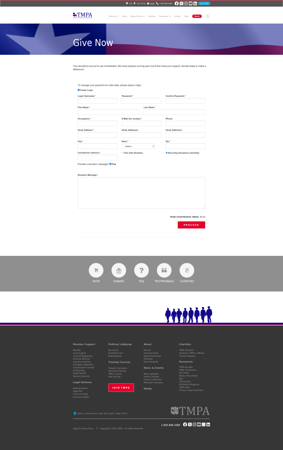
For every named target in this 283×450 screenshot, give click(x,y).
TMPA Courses (115, 374)
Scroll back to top (276, 434)
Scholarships (79, 370)
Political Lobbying (119, 344)
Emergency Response (83, 364)
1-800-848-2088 (165, 3)
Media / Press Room (188, 376)
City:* (80, 141)
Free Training (114, 376)
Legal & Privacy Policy (83, 428)
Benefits (77, 350)
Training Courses (119, 362)
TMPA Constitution (187, 370)
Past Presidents (151, 362)
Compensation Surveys (84, 367)
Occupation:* (84, 118)
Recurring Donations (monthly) (183, 152)
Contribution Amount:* (89, 152)
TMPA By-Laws (186, 367)
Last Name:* (150, 107)
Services (112, 16)
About (124, 16)
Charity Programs (187, 356)
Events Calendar (151, 376)
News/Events (136, 16)
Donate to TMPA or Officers (192, 353)
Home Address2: (130, 129)
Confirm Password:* (176, 95)
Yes (114, 164)
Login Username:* (87, 95)
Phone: (169, 118)
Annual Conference (153, 379)
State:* (125, 141)
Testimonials (164, 281)
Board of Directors (152, 356)
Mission (147, 350)
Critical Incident (80, 394)
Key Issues (113, 350)
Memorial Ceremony (153, 382)
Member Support (84, 344)
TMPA (82, 16)
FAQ (141, 281)
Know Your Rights (81, 397)
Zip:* (168, 141)
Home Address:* (86, 129)
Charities (152, 16)
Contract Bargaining (82, 356)
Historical (148, 359)
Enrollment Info (115, 353)
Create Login (86, 90)
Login (152, 3)
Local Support (79, 353)
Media (197, 16)
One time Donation (133, 152)
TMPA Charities (186, 350)
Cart (130, 3)
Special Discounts (81, 376)
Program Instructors (117, 368)
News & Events (154, 368)
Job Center (141, 3)
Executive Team (151, 353)
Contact (177, 16)
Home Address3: (174, 129)
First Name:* (84, 107)
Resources (163, 16)
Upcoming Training (117, 371)
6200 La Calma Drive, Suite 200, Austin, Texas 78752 (102, 413)
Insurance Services (82, 362)
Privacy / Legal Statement (191, 390)
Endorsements (115, 356)
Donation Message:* (88, 174)
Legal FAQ (77, 391)
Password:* (127, 95)
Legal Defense (82, 382)
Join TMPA (204, 3)
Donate (118, 281)
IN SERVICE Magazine (189, 384)
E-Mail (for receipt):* (132, 118)
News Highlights (151, 374)
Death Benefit (79, 373)
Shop (186, 16)
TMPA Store (184, 387)
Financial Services (81, 359)
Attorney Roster (80, 388)
